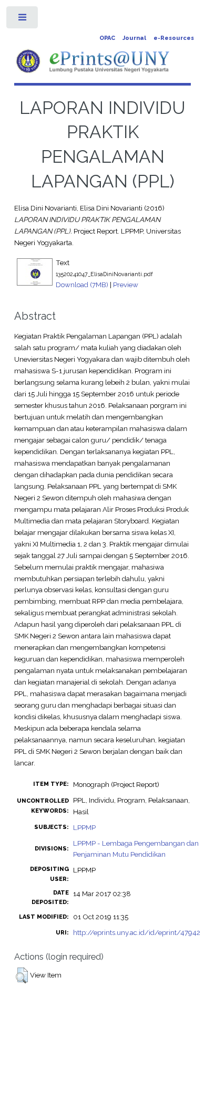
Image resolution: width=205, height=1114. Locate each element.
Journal (134, 38)
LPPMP (84, 827)
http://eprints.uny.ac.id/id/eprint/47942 (136, 932)
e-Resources (173, 38)
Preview (125, 284)
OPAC (107, 38)
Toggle (23, 19)
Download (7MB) (82, 284)
